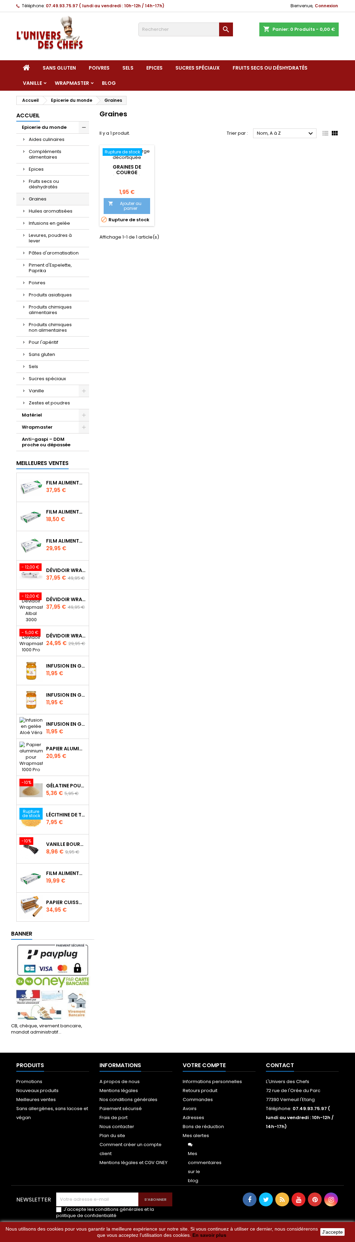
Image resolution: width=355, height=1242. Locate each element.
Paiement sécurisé (120, 1108)
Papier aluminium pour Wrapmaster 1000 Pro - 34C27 (66, 748)
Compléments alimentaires (45, 154)
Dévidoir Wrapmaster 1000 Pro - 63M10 (66, 635)
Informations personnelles (212, 1081)
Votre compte (204, 1065)
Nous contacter (116, 1126)
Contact (280, 1065)
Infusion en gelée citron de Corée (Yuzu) (66, 666)
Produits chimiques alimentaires (50, 310)
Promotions (29, 1081)
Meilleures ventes (36, 1099)
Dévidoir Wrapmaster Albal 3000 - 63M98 (66, 599)
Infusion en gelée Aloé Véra (66, 724)
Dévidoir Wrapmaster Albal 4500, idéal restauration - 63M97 (66, 570)
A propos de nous (119, 1081)
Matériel (32, 415)
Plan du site (112, 1135)
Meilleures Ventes (42, 463)
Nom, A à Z (286, 133)
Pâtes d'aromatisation (54, 253)
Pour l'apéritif (43, 342)
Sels (127, 67)
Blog (109, 83)
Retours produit (200, 1090)
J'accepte (332, 1232)
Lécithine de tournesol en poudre (66, 814)
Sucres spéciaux (197, 67)
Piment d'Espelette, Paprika (50, 268)
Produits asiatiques (50, 295)
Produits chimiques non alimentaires (50, 327)
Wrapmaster (72, 83)
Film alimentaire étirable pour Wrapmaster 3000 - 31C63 (66, 541)
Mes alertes (196, 1135)
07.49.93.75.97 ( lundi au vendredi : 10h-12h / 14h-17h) (105, 6)
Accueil (28, 115)
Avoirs (190, 1108)
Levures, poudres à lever (50, 238)
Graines (37, 199)
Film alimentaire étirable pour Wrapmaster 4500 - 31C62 (66, 482)
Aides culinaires (46, 139)
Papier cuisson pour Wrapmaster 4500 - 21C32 (66, 902)
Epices (154, 67)
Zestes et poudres (49, 403)
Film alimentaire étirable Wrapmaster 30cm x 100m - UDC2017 (66, 873)
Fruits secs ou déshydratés (270, 67)
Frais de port (113, 1117)
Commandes (198, 1099)
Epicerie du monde (44, 127)
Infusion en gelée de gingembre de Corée (66, 695)
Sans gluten (59, 67)
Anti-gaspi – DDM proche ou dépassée (46, 442)
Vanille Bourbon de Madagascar (66, 844)
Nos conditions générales (128, 1099)
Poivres (99, 67)
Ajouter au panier (124, 205)
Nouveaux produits (37, 1090)
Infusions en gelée (49, 223)
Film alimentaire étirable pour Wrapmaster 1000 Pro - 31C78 (66, 512)
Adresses (193, 1117)
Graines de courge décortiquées (127, 172)
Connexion (326, 6)
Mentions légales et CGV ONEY (133, 1162)
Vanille (32, 83)
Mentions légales (118, 1090)
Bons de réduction (203, 1126)
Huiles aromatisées (50, 211)
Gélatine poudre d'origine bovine (66, 785)
